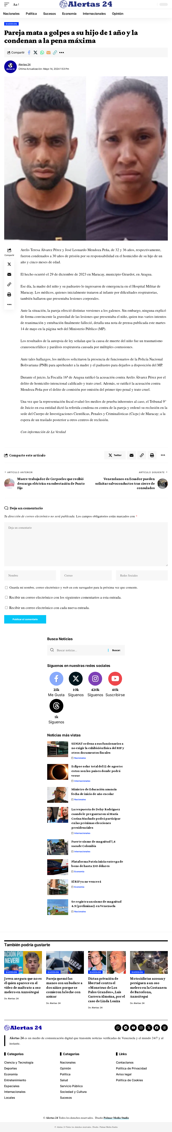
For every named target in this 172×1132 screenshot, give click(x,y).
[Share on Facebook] (29, 52)
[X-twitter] (149, 1027)
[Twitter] (76, 685)
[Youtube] (115, 685)
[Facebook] (56, 685)
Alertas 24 (24, 64)
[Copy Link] (55, 52)
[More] (61, 52)
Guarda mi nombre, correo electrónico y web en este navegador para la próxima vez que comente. (73, 587)
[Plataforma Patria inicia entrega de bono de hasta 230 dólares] (57, 867)
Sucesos (11, 24)
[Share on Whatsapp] (42, 52)
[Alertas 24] (86, 4)
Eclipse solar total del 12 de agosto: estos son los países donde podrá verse (97, 770)
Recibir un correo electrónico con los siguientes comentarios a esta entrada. (65, 597)
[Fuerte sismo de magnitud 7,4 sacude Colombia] (57, 847)
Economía (79, 871)
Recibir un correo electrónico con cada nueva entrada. (49, 607)
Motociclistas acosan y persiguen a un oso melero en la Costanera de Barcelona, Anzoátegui (148, 988)
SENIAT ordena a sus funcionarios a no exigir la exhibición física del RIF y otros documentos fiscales (97, 748)
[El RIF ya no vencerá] (57, 887)
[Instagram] (95, 685)
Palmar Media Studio (116, 1118)
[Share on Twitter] (35, 52)
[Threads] (56, 712)
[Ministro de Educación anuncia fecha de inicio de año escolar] (57, 795)
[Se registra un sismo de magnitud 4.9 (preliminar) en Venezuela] (57, 907)
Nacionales (80, 758)
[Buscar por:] (81, 650)
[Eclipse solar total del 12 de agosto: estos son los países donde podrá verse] (57, 772)
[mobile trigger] (7, 4)
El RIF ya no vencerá (86, 881)
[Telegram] (125, 1027)
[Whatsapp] (118, 1027)
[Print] (9, 294)
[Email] (48, 52)
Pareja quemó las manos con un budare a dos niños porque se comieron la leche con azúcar (64, 988)
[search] (153, 4)
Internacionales (82, 781)
